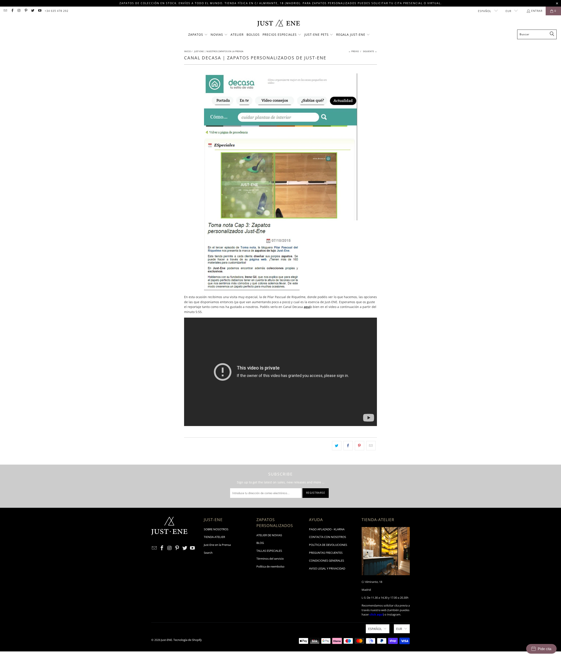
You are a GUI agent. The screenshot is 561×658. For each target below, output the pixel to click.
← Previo (353, 51)
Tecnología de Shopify (187, 640)
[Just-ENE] (278, 24)
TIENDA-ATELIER (214, 537)
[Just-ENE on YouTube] (39, 11)
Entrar (536, 11)
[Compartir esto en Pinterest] (359, 445)
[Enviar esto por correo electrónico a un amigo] (371, 445)
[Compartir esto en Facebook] (348, 445)
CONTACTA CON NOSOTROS (327, 537)
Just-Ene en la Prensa (217, 545)
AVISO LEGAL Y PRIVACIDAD (327, 568)
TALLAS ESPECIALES (269, 551)
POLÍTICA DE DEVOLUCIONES (328, 545)
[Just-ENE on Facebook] (12, 11)
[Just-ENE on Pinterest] (26, 11)
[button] (198, 35)
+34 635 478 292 (56, 11)
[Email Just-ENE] (5, 11)
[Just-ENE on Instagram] (19, 11)
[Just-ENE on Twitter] (32, 11)
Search (208, 553)
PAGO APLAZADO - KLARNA (326, 529)
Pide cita (544, 649)
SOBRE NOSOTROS (216, 529)
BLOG (260, 543)
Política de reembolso (270, 566)
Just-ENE (166, 640)
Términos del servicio (270, 559)
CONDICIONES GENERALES (326, 560)
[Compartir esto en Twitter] (336, 445)
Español (485, 11)
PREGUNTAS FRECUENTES (326, 553)
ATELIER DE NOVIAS (269, 535)
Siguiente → (370, 51)
